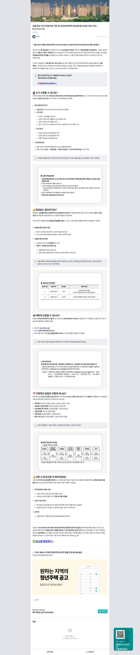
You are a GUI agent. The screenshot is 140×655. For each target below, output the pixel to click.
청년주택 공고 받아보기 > (48, 83)
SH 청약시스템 (45, 328)
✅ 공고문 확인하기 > (43, 541)
